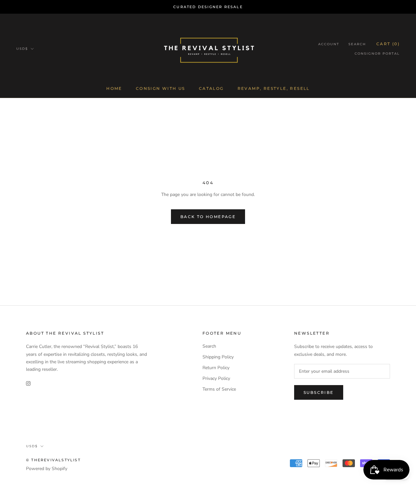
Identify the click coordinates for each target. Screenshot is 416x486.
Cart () (388, 43)
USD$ (22, 49)
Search (357, 44)
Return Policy (215, 368)
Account (328, 44)
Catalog (211, 88)
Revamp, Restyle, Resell (274, 88)
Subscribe (319, 392)
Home (114, 88)
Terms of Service (219, 389)
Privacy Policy (216, 378)
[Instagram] (28, 383)
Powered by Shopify (46, 468)
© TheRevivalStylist (53, 460)
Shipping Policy (218, 357)
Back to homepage (208, 216)
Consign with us (160, 88)
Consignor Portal (377, 53)
